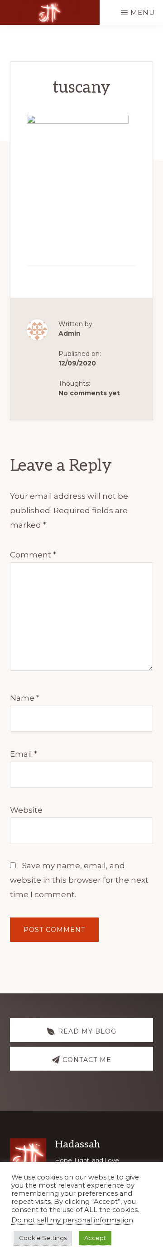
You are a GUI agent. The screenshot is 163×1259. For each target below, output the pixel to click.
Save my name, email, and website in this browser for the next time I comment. (79, 880)
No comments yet (89, 393)
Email (23, 753)
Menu (142, 12)
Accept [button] (95, 1237)
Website (26, 809)
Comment (33, 554)
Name (24, 697)
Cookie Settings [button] (43, 1237)
